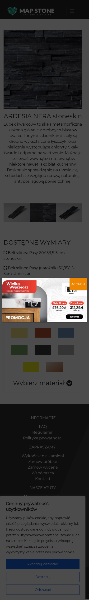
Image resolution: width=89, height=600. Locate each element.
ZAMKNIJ (78, 283)
